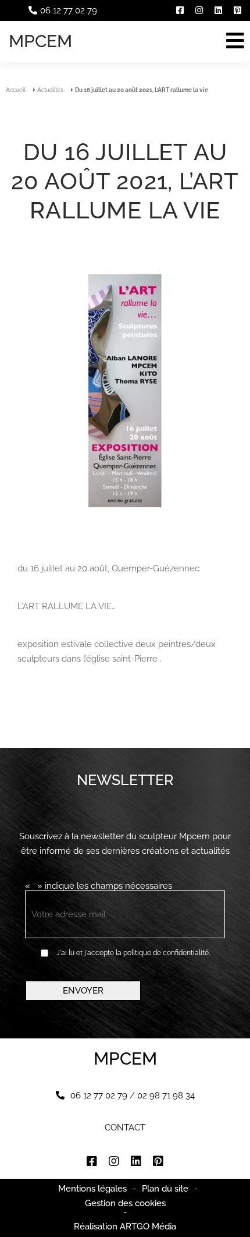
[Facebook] (180, 10)
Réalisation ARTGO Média (125, 1226)
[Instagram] (199, 10)
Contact (125, 1127)
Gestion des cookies (125, 1203)
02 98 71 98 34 (166, 1095)
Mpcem (40, 41)
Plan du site (165, 1188)
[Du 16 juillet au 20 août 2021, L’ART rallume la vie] (125, 391)
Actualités (50, 90)
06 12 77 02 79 (68, 10)
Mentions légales (92, 1188)
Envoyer (83, 990)
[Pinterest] (237, 10)
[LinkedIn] (218, 10)
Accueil (16, 90)
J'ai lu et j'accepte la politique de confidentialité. (133, 953)
